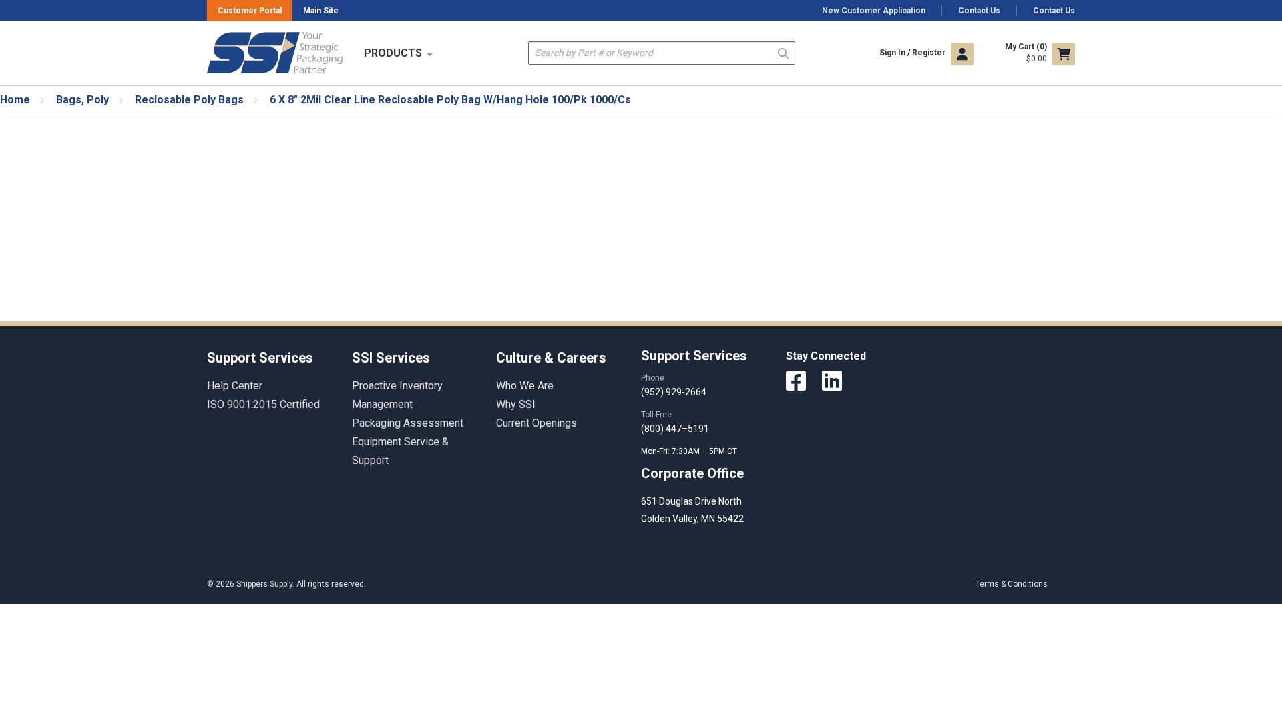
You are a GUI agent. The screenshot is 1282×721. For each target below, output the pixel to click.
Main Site (321, 10)
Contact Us (979, 10)
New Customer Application (873, 10)
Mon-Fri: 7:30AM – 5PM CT (690, 451)
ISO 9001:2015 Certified (263, 404)
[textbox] (661, 53)
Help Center (234, 385)
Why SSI (516, 404)
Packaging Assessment (407, 423)
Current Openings (536, 423)
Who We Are (525, 385)
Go (783, 52)
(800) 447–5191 (675, 428)
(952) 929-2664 (673, 392)
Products (393, 53)
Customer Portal (250, 10)
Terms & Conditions (1012, 584)
